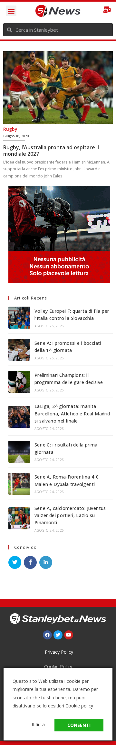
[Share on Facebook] (30, 562)
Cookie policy (79, 706)
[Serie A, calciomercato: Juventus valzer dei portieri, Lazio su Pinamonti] (19, 518)
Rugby (10, 129)
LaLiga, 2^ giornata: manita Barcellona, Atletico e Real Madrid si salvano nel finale (72, 413)
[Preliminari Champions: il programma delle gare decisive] (19, 382)
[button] (11, 11)
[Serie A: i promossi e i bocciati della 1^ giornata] (19, 350)
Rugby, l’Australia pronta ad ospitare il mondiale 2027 (51, 150)
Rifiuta (38, 724)
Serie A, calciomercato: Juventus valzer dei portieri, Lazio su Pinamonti (70, 515)
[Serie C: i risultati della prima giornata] (19, 452)
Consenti (79, 725)
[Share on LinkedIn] (45, 562)
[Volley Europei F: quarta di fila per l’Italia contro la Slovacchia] (19, 318)
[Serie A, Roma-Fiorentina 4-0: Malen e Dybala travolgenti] (19, 484)
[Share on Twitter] (14, 562)
